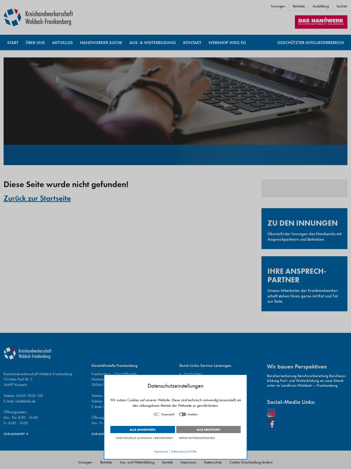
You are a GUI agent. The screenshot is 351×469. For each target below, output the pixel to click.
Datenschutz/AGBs (184, 451)
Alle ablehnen (208, 429)
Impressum (161, 451)
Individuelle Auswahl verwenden (144, 438)
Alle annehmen (143, 429)
